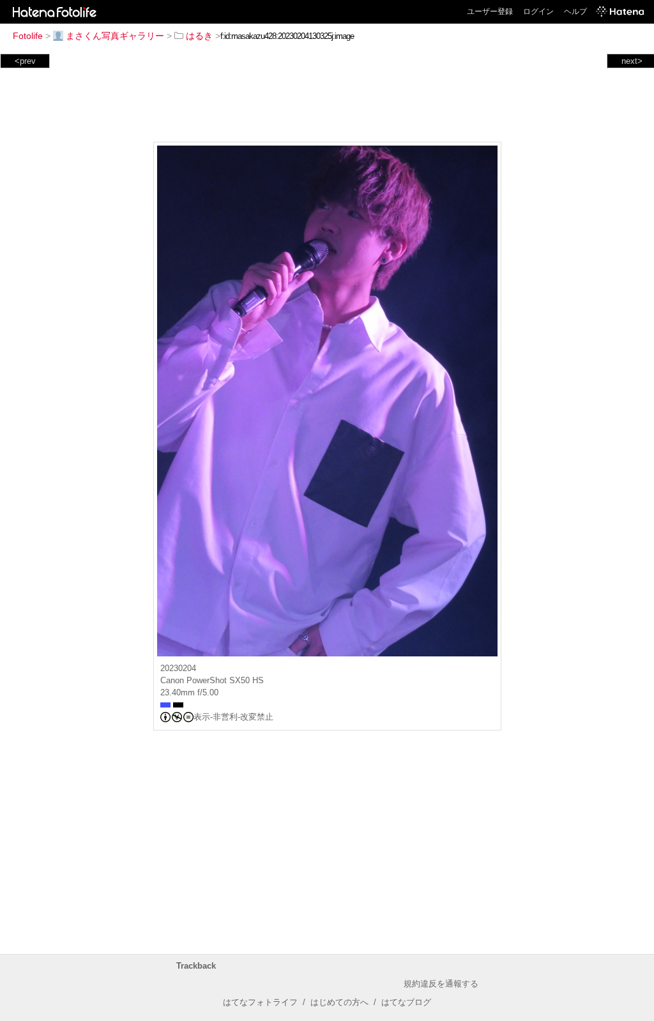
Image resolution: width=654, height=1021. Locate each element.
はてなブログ (406, 1002)
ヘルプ (575, 11)
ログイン (538, 11)
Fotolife (28, 36)
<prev (25, 61)
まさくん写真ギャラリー (115, 36)
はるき (199, 36)
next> (632, 61)
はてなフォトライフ (260, 1002)
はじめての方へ (339, 1002)
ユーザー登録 (490, 11)
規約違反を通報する (441, 983)
